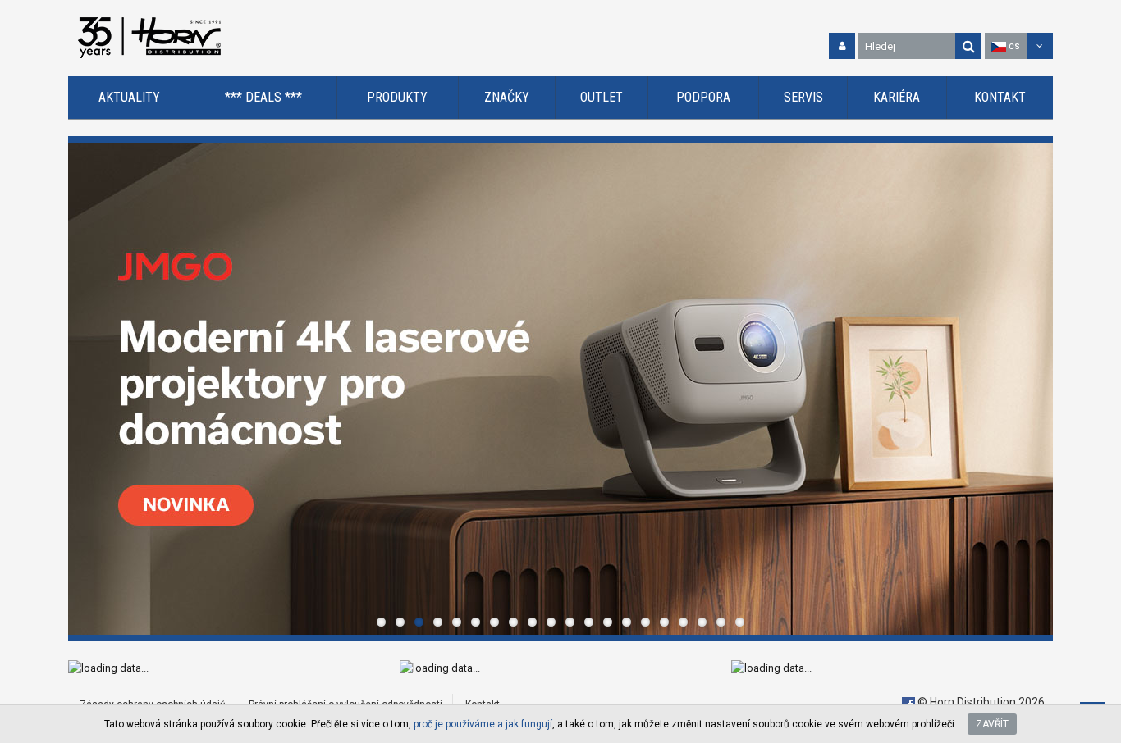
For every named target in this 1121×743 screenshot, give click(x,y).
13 (607, 622)
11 (569, 622)
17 (683, 622)
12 (588, 622)
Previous (84, 388)
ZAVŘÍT (992, 724)
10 (551, 622)
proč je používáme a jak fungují (483, 724)
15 (645, 622)
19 (720, 622)
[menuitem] (129, 98)
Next (1036, 388)
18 (702, 622)
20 (739, 622)
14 (626, 622)
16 (664, 622)
